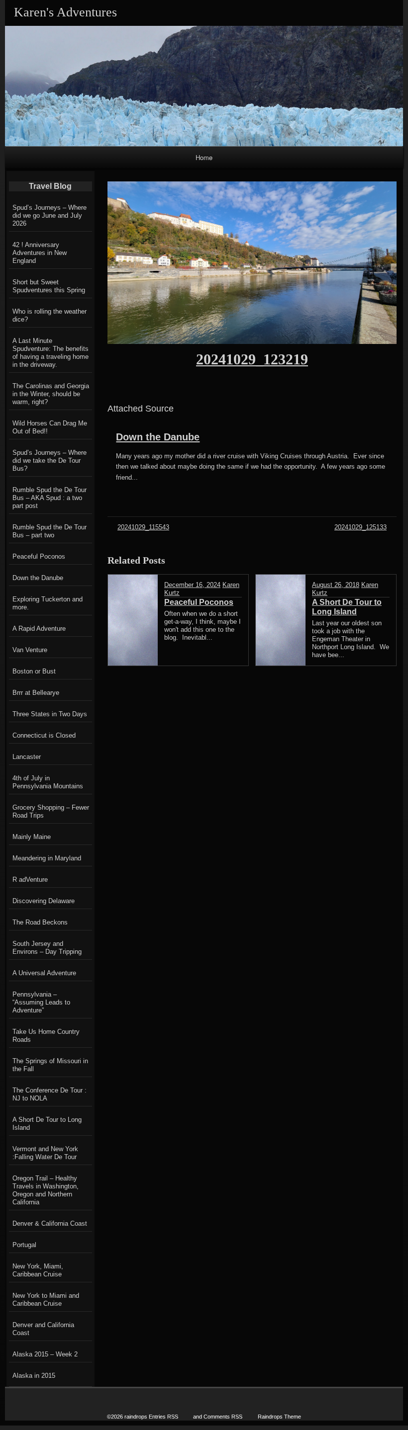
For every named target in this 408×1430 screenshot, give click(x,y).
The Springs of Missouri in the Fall (50, 1065)
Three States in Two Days (49, 714)
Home (204, 157)
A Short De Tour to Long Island (47, 1123)
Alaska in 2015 (33, 1375)
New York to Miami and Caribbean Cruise (45, 1299)
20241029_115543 (143, 527)
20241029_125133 (360, 527)
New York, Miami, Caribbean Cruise (37, 1270)
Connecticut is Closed (44, 735)
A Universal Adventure (44, 973)
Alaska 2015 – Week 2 (45, 1354)
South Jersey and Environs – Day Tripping (47, 947)
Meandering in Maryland (46, 858)
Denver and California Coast (43, 1329)
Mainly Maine (31, 837)
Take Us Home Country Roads (46, 1035)
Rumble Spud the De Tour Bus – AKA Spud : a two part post (49, 497)
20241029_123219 (252, 359)
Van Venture (29, 650)
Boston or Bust (34, 671)
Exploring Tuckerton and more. (47, 603)
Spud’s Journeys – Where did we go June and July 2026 (49, 215)
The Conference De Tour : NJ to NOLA (49, 1094)
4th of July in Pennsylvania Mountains (47, 782)
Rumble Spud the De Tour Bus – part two (49, 531)
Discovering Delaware (43, 901)
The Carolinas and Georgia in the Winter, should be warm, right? (50, 394)
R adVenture (30, 879)
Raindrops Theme (279, 1417)
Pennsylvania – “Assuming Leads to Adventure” (41, 1002)
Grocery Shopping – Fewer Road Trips (50, 811)
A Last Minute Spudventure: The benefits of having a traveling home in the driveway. (50, 352)
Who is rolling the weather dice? (49, 315)
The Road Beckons (40, 922)
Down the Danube (158, 436)
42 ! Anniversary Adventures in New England (39, 252)
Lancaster (26, 756)
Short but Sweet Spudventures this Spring (48, 286)
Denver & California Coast (49, 1223)
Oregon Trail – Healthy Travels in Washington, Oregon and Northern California (45, 1190)
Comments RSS (223, 1417)
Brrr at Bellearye (35, 692)
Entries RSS (163, 1417)
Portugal (24, 1245)
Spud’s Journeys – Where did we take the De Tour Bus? (49, 460)
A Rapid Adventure (39, 628)
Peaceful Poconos (38, 556)
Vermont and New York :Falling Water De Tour (45, 1153)
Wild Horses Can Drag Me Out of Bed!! (49, 427)
